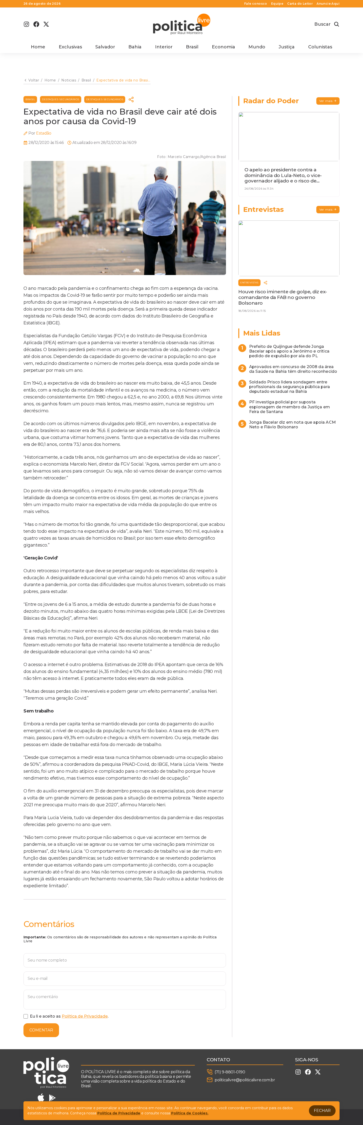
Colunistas (320, 47)
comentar (41, 1030)
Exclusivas (70, 47)
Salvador (105, 47)
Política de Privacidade (85, 1016)
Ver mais (326, 101)
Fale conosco (255, 3)
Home (38, 47)
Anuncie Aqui (328, 3)
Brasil (192, 47)
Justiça (287, 47)
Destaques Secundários (60, 99)
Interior (164, 47)
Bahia (134, 47)
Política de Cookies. (189, 1113)
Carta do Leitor (300, 3)
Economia (223, 47)
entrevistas (249, 282)
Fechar (322, 1110)
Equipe (277, 3)
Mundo (256, 47)
